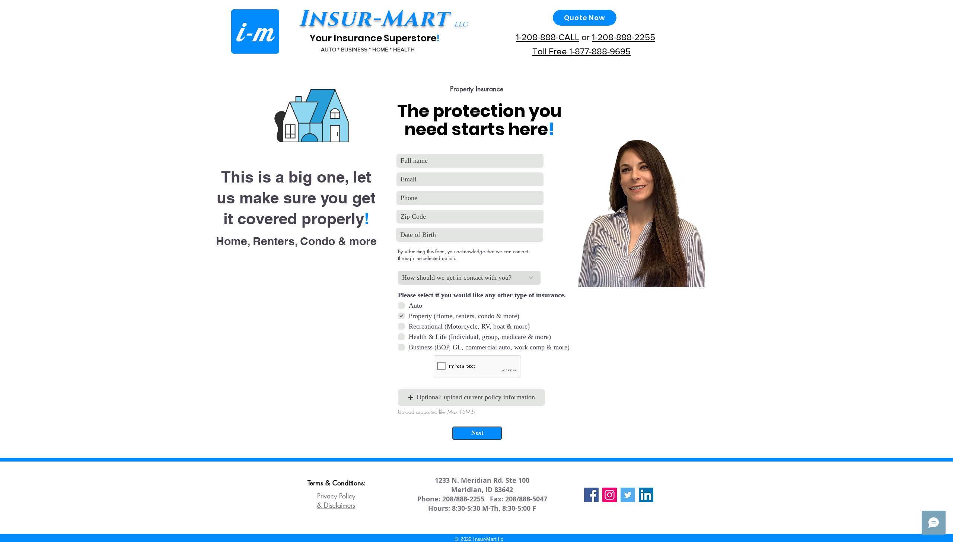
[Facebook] (591, 495)
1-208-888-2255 (623, 37)
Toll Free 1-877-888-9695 (581, 51)
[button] (471, 397)
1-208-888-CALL (547, 37)
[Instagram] (609, 495)
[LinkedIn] (646, 495)
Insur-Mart (374, 19)
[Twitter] (628, 495)
